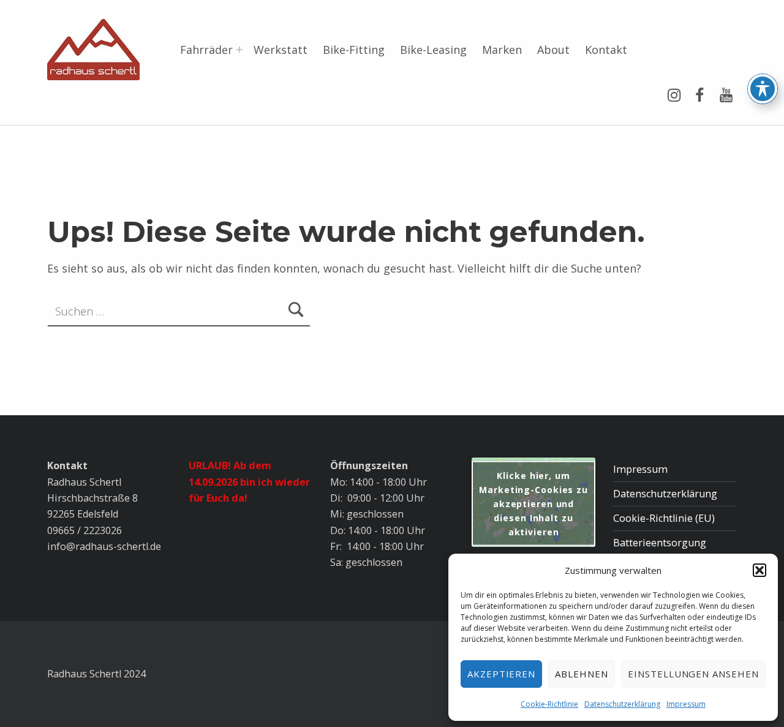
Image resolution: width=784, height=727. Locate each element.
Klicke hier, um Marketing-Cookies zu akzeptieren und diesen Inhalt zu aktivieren (533, 503)
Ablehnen (581, 674)
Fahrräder (206, 49)
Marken (502, 49)
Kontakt (606, 49)
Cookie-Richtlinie (549, 704)
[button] (759, 570)
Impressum (686, 704)
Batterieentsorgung (659, 542)
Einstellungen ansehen (693, 674)
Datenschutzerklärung (622, 704)
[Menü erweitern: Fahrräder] (239, 50)
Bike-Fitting (354, 49)
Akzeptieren (501, 674)
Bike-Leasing (433, 49)
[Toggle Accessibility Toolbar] (762, 89)
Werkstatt (280, 49)
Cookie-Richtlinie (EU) (664, 518)
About (553, 49)
